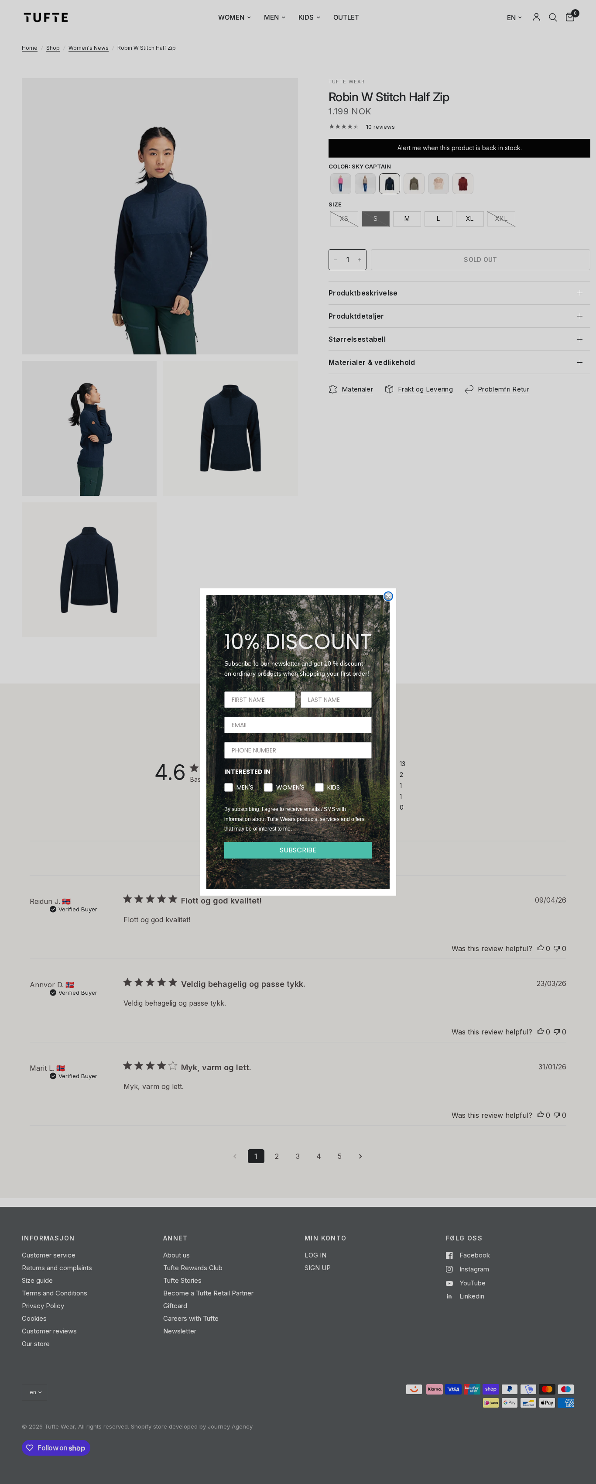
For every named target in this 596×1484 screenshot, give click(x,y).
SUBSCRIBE (298, 850)
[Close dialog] (388, 596)
